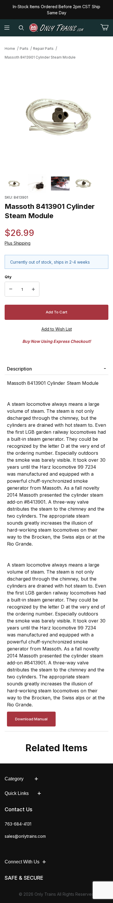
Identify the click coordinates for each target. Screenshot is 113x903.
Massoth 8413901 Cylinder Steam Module (40, 57)
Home (10, 48)
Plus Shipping (17, 243)
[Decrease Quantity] (11, 289)
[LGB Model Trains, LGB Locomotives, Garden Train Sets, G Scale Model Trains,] (56, 28)
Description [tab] (19, 369)
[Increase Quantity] (33, 289)
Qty (8, 276)
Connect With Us (22, 861)
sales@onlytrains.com (25, 836)
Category (14, 778)
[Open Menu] (7, 27)
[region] (56, 183)
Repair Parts (43, 48)
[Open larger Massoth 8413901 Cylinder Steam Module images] (56, 116)
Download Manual (31, 719)
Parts (24, 48)
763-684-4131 (18, 823)
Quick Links (17, 793)
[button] (14, 183)
